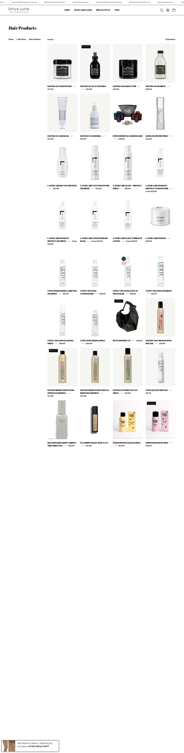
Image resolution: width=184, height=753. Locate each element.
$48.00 (121, 139)
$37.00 (83, 139)
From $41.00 (96, 241)
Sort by (50, 39)
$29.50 (66, 293)
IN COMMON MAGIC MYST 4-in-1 (94, 442)
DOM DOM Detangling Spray (127, 442)
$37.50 (148, 393)
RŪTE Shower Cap (121, 340)
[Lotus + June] (19, 10)
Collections (21, 39)
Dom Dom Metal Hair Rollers (128, 136)
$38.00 (149, 89)
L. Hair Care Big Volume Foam (61, 185)
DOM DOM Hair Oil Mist (157, 442)
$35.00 (162, 343)
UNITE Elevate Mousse (157, 390)
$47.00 (50, 89)
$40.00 (89, 89)
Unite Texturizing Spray (92, 340)
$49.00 (116, 89)
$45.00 (50, 396)
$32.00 (149, 445)
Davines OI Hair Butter (124, 86)
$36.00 (102, 293)
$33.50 (154, 293)
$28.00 (149, 241)
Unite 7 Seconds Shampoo (159, 290)
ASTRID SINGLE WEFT (38, 746)
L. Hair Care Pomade (156, 238)
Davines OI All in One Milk (93, 86)
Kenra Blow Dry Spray (157, 136)
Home (11, 39)
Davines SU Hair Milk (90, 136)
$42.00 (149, 139)
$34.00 (50, 139)
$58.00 (71, 445)
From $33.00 (151, 191)
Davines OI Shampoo (156, 86)
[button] (117, 10)
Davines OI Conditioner (59, 86)
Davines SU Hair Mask (58, 136)
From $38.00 (131, 241)
